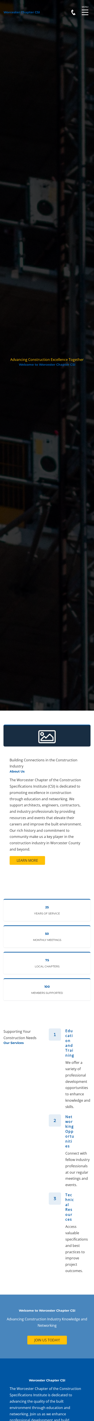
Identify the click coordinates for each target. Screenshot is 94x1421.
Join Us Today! (47, 1340)
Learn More (27, 860)
